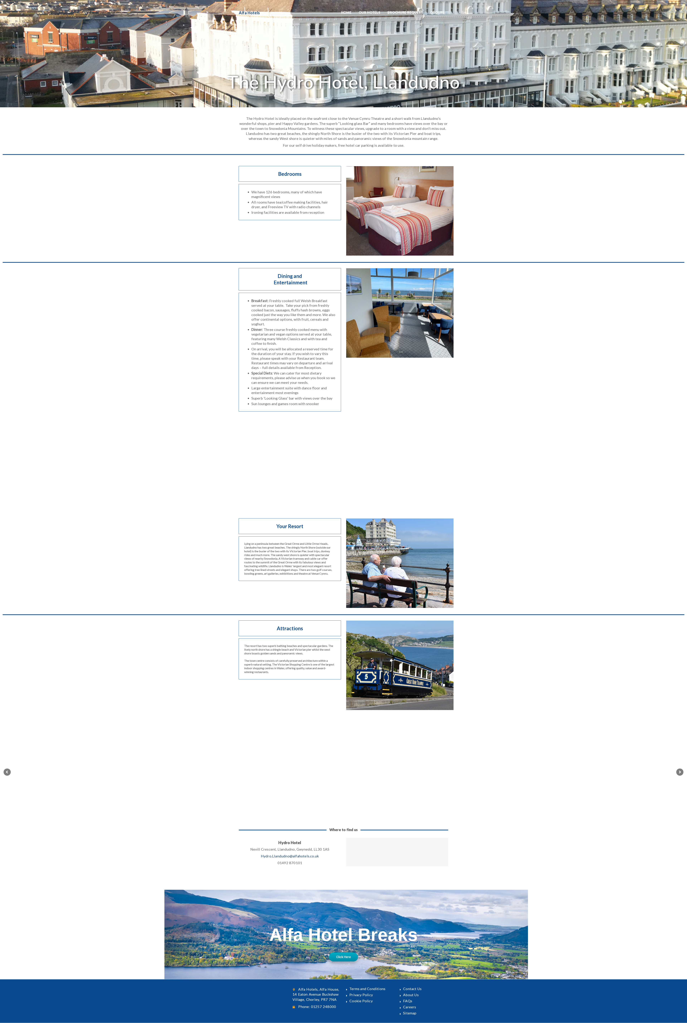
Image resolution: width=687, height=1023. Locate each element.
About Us (411, 995)
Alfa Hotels (249, 12)
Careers (409, 1007)
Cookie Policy (361, 1001)
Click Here (343, 957)
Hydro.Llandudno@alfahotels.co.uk (290, 856)
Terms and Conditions (367, 989)
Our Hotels (369, 12)
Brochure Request (405, 12)
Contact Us (412, 989)
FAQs (407, 1001)
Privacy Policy (361, 995)
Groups (437, 12)
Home (346, 12)
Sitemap (409, 1013)
